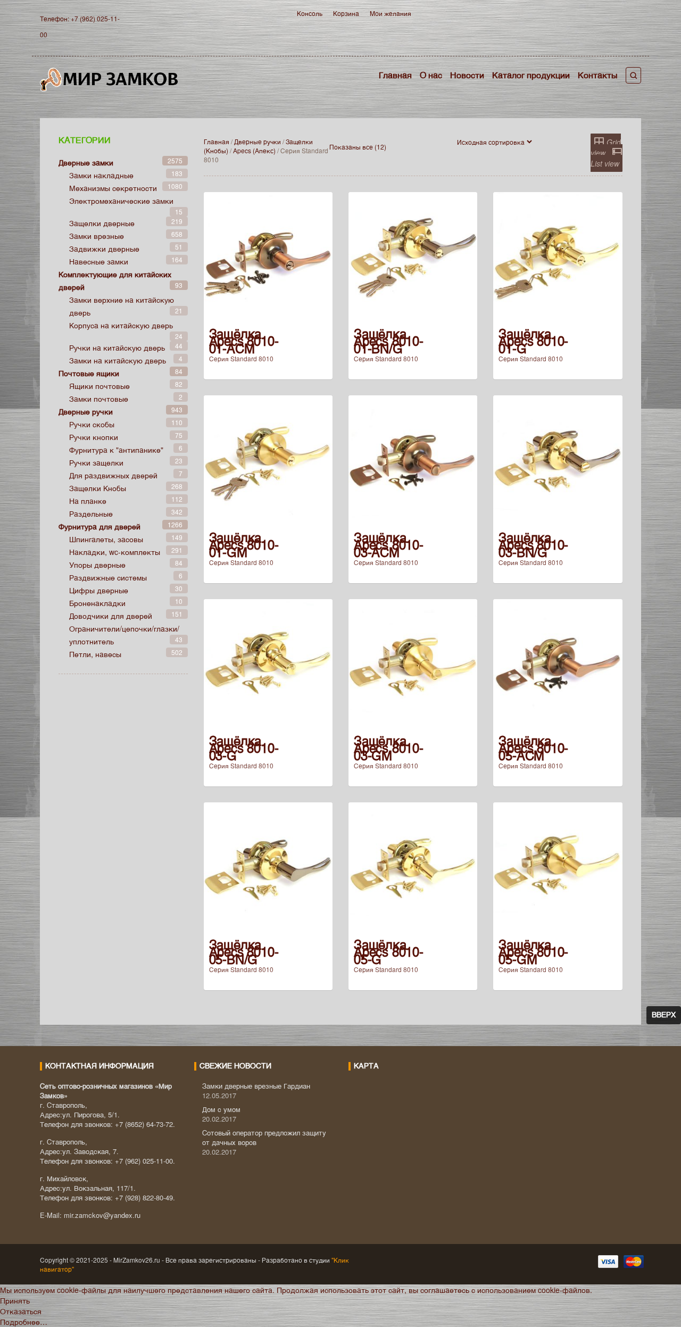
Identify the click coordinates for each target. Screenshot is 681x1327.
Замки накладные (101, 175)
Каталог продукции (531, 75)
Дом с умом (221, 1109)
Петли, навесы (95, 654)
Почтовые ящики (89, 373)
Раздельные (91, 513)
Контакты (598, 75)
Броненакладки (97, 603)
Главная (395, 75)
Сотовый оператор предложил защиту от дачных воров (264, 1137)
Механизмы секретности (113, 188)
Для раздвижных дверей (113, 475)
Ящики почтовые (99, 385)
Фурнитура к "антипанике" (116, 449)
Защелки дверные (102, 223)
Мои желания (390, 13)
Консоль (309, 13)
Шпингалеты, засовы (106, 539)
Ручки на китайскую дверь (117, 347)
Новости (467, 75)
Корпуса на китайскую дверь (121, 325)
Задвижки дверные (104, 248)
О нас (431, 75)
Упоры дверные (97, 564)
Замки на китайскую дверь (117, 360)
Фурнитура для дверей (99, 526)
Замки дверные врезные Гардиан (256, 1086)
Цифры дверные (98, 590)
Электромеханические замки (121, 200)
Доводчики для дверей (110, 615)
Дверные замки (86, 162)
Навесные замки (98, 261)
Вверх (664, 1015)
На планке (87, 500)
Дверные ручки (257, 141)
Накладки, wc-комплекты (114, 551)
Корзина (346, 13)
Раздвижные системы (108, 577)
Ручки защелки (96, 462)
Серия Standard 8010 (241, 358)
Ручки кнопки (93, 437)
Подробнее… (23, 1321)
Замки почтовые (98, 398)
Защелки (97, 488)
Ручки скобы (91, 424)
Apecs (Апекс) (254, 150)
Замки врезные (96, 235)
